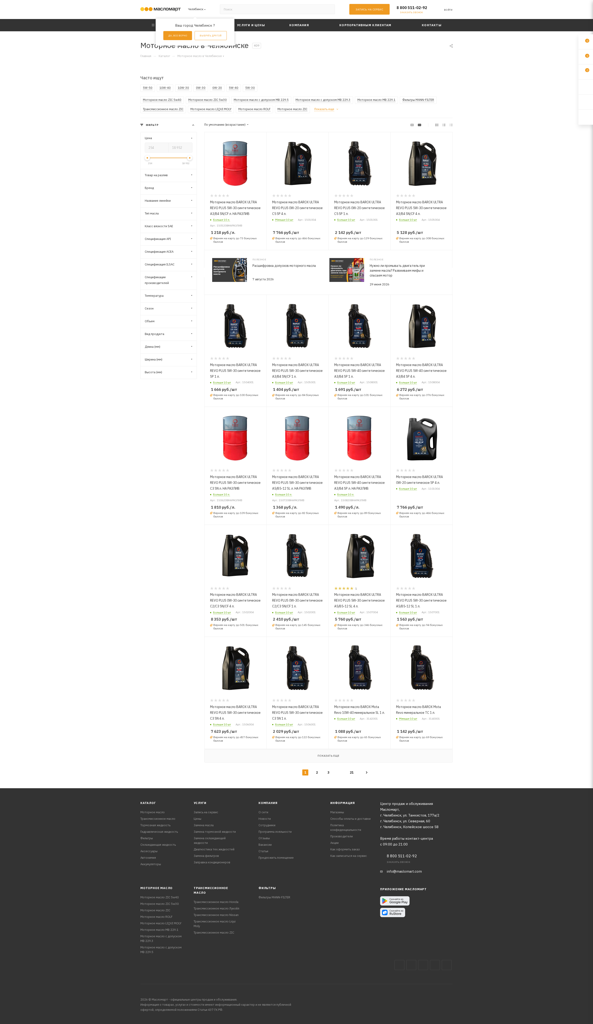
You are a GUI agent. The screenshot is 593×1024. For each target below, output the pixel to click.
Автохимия (148, 858)
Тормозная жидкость (155, 825)
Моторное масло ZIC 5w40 (159, 897)
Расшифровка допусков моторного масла (284, 266)
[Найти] (329, 9)
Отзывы (264, 838)
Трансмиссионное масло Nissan (216, 915)
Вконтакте (399, 965)
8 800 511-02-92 (412, 7)
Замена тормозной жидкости (215, 832)
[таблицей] (451, 125)
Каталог (148, 803)
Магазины (337, 812)
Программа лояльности (275, 832)
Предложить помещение (276, 858)
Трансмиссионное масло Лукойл (216, 908)
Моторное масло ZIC (155, 910)
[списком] (444, 125)
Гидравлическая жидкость (159, 832)
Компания (268, 803)
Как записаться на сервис (348, 856)
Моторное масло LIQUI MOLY (160, 923)
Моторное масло (152, 812)
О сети (263, 812)
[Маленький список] (412, 125)
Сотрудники (267, 825)
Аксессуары (149, 851)
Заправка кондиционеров (212, 862)
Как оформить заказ (345, 849)
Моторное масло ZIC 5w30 (159, 904)
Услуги (200, 803)
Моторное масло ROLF (156, 917)
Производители (341, 836)
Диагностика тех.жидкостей (214, 849)
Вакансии (265, 845)
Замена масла (204, 825)
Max (411, 965)
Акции (334, 843)
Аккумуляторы (150, 864)
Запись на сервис (206, 812)
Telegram (423, 965)
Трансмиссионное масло (157, 819)
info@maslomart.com (404, 871)
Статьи (263, 851)
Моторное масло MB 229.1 (159, 930)
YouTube (435, 965)
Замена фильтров (206, 856)
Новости (265, 819)
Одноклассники (447, 965)
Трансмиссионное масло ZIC (214, 933)
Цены (197, 819)
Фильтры (146, 838)
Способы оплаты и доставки (350, 819)
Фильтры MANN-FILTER (274, 897)
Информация (342, 803)
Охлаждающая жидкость (158, 845)
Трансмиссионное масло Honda (216, 902)
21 (351, 772)
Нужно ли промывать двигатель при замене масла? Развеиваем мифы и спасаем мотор (397, 271)
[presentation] (204, 272)
